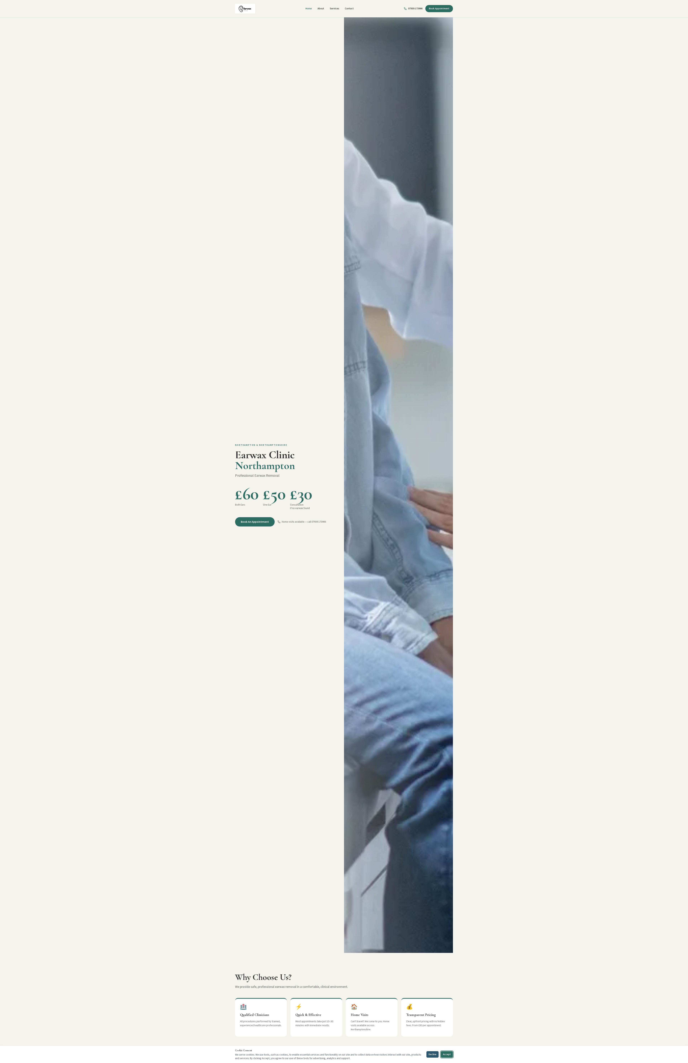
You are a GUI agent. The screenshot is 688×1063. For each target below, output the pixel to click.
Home (308, 8)
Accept (447, 1054)
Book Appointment (439, 8)
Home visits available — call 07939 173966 (304, 522)
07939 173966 (415, 8)
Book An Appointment (255, 522)
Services (334, 8)
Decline (432, 1054)
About (320, 8)
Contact (349, 8)
